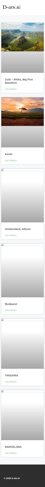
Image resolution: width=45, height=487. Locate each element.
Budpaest (11, 303)
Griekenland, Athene (18, 229)
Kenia (8, 154)
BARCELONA (13, 446)
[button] (35, 7)
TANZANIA (11, 375)
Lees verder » (11, 89)
